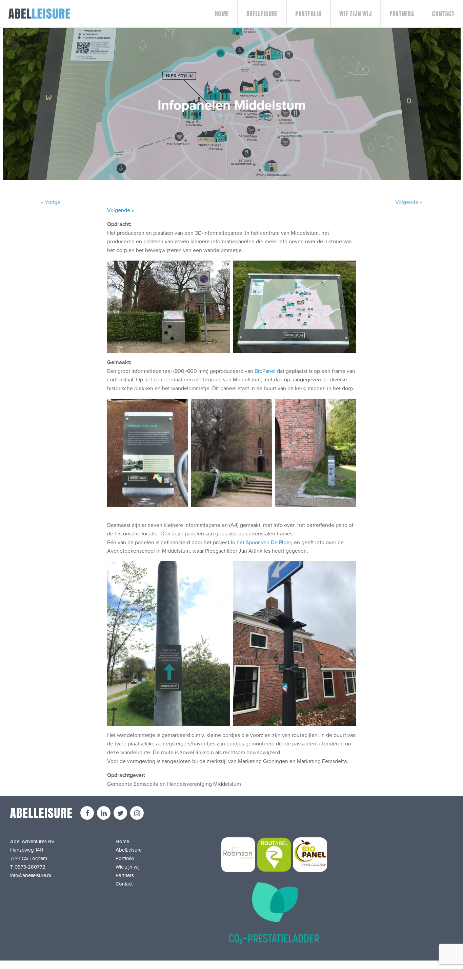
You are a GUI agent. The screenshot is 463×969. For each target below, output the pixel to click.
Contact (443, 13)
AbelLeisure (262, 13)
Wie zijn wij (355, 13)
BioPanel (265, 371)
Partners (401, 13)
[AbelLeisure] (39, 13)
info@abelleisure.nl (30, 875)
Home (222, 13)
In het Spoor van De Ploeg (262, 542)
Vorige (50, 202)
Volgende (408, 202)
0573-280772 (30, 867)
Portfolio (308, 13)
